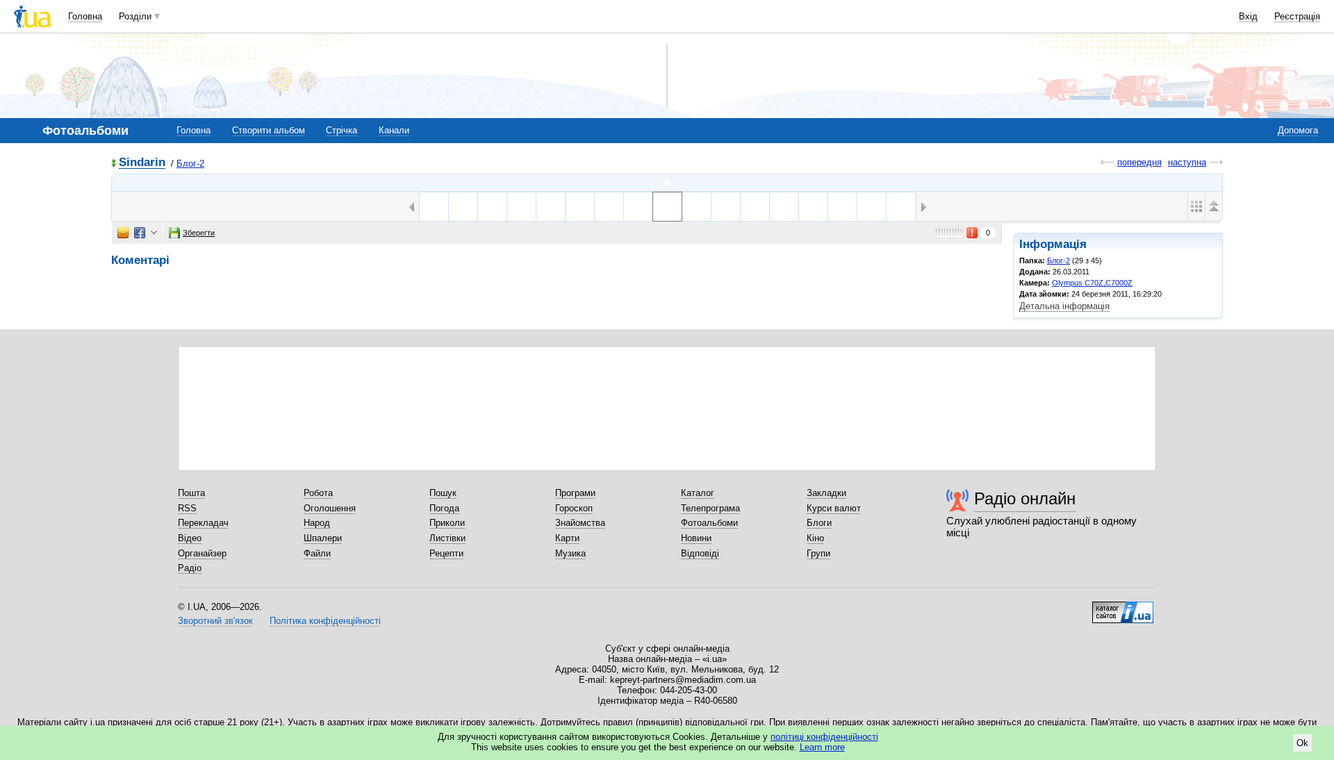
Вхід (1248, 16)
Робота (318, 493)
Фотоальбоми (709, 523)
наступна (1187, 162)
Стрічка (341, 130)
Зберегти (199, 233)
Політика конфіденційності (325, 621)
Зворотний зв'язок (215, 621)
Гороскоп (574, 508)
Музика (570, 553)
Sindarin (142, 163)
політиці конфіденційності (824, 737)
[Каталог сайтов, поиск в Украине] (1122, 607)
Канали (394, 130)
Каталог (697, 493)
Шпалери (323, 538)
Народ (317, 523)
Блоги (819, 523)
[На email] (123, 232)
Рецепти (446, 553)
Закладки (826, 493)
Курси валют (834, 508)
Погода (444, 508)
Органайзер (202, 553)
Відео (189, 538)
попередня (1139, 162)
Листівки (447, 538)
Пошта (191, 493)
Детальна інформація (1064, 306)
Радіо (189, 568)
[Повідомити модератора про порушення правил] (973, 232)
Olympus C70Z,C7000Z (1092, 283)
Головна (85, 16)
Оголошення (330, 508)
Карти (567, 538)
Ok (1302, 743)
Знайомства (580, 523)
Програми (575, 493)
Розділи (135, 16)
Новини (696, 538)
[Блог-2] (667, 182)
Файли (317, 553)
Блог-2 (190, 163)
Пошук (442, 493)
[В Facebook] (139, 232)
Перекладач (203, 523)
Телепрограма (710, 508)
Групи (818, 553)
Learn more (822, 747)
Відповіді (700, 553)
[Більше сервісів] (154, 233)
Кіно (815, 538)
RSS (187, 508)
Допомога (1298, 130)
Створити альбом (268, 130)
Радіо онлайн (1025, 498)
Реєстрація (1297, 16)
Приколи (447, 523)
